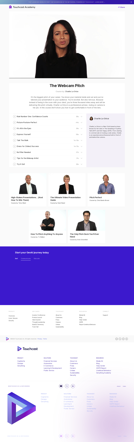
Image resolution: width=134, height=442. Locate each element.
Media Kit (82, 315)
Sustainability (60, 327)
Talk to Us (23, 281)
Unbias (58, 324)
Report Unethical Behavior (87, 324)
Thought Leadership (38, 322)
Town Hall (35, 327)
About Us (58, 315)
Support (105, 315)
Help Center (83, 320)
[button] (121, 7)
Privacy (40, 338)
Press (57, 320)
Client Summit (36, 320)
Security (11, 320)
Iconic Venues (13, 318)
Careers (58, 322)
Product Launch (37, 317)
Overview (12, 316)
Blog (80, 317)
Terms (45, 338)
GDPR (81, 322)
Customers (59, 317)
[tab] (16, 258)
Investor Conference (38, 315)
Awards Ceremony (38, 324)
